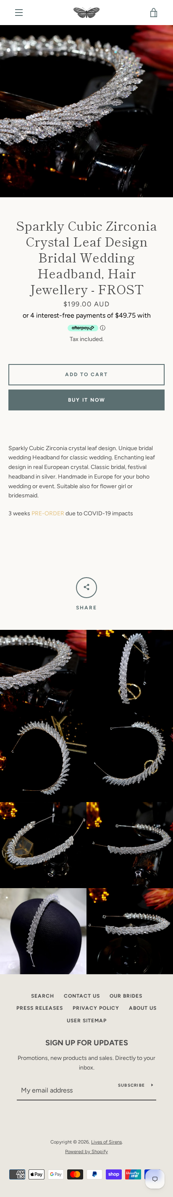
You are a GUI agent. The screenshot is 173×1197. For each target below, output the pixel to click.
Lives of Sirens (106, 1142)
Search (42, 996)
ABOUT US (143, 1008)
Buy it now (86, 400)
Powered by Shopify (86, 1151)
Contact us (82, 996)
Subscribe (131, 1085)
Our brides (126, 996)
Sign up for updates (86, 1042)
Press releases (39, 1008)
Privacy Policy (96, 1008)
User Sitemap (87, 1021)
